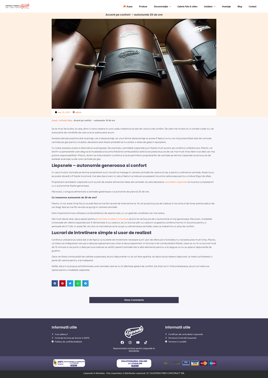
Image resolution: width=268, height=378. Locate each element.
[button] (55, 283)
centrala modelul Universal (113, 219)
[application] (169, 6)
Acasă (54, 120)
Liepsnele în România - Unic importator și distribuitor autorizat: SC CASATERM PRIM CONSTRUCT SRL (134, 373)
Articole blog (65, 120)
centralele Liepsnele (176, 182)
